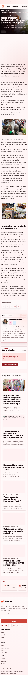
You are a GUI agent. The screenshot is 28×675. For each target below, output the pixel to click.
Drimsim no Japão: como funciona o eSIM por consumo (13, 563)
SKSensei (3, 661)
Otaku (2, 637)
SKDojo (3, 663)
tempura (11, 112)
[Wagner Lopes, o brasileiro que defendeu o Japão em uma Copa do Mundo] (14, 421)
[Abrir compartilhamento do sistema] (3, 306)
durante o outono (13, 237)
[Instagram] (13, 625)
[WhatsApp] (21, 625)
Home (8, 6)
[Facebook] (6, 625)
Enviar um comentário (10, 364)
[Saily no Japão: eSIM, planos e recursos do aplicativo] (14, 519)
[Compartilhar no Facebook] (11, 306)
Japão (7, 10)
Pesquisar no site (5, 613)
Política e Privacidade (6, 671)
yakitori (12, 114)
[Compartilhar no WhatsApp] (15, 306)
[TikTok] (17, 625)
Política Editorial (5, 653)
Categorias (15, 6)
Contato (3, 650)
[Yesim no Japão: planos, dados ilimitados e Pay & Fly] (14, 487)
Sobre (2, 645)
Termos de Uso (5, 673)
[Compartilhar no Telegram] (18, 306)
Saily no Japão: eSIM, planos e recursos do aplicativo (13, 531)
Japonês (3, 635)
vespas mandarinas (8, 196)
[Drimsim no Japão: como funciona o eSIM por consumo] (14, 551)
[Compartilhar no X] (7, 306)
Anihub (3, 658)
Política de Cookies (18, 671)
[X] (10, 625)
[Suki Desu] (3, 6)
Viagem (3, 640)
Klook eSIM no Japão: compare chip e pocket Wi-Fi (13, 467)
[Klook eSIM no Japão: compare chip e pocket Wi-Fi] (14, 455)
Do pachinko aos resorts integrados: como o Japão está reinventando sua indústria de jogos (12, 399)
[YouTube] (2, 625)
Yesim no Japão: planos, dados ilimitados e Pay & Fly (13, 499)
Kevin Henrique (4, 15)
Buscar (14, 621)
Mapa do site (13, 673)
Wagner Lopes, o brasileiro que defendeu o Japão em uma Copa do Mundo (13, 434)
